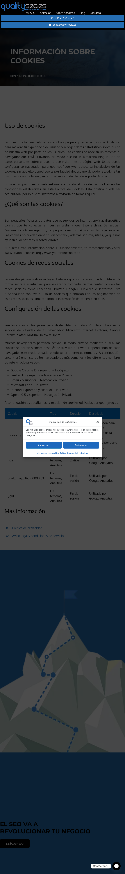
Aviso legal (83, 453)
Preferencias (81, 445)
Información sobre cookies (48, 453)
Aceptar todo (44, 445)
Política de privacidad (69, 453)
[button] (97, 422)
